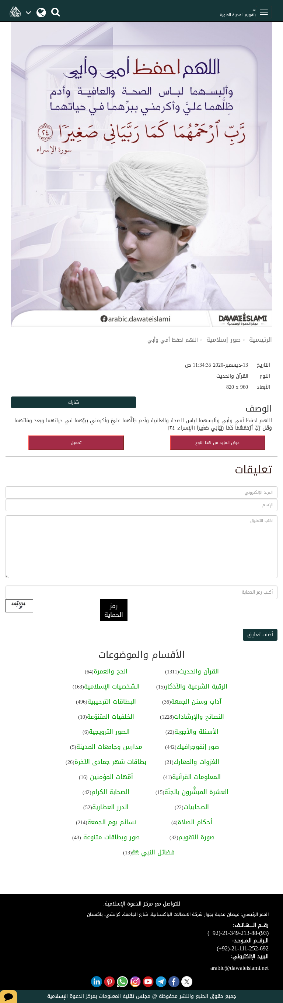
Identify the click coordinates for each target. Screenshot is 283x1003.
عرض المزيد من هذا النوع (217, 443)
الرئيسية (260, 339)
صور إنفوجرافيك (198, 747)
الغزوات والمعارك (196, 762)
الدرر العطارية (110, 807)
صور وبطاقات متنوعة (110, 837)
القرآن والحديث (199, 671)
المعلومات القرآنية (196, 777)
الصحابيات (196, 807)
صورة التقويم (196, 837)
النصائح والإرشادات (199, 716)
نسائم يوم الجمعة (111, 822)
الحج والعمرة (110, 671)
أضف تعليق (260, 635)
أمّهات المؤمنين (110, 777)
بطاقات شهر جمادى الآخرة (110, 762)
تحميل (76, 443)
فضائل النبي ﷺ (153, 852)
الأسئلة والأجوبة (196, 731)
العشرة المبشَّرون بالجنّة (196, 792)
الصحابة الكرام (110, 792)
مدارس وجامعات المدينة (109, 747)
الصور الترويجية (109, 731)
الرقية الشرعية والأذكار (196, 686)
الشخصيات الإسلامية (112, 686)
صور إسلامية (223, 339)
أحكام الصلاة (195, 822)
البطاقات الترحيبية (111, 701)
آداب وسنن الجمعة (196, 701)
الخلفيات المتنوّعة (110, 716)
